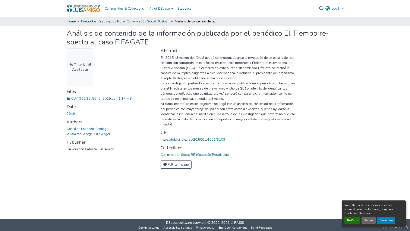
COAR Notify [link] (398, 227)
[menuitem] (160, 8)
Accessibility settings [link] (177, 228)
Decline (368, 220)
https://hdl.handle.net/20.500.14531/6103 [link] (193, 139)
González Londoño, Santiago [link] (87, 129)
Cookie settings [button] (148, 228)
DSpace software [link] (179, 222)
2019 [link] (71, 113)
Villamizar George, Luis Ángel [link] (88, 134)
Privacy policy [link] (205, 228)
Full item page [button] (178, 164)
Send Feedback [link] (261, 228)
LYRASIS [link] (237, 222)
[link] (111, 98)
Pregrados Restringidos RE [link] (101, 21)
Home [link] (71, 21)
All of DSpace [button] (159, 8)
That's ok (352, 220)
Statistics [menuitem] (184, 8)
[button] (83, 8)
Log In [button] (336, 8)
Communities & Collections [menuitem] (124, 8)
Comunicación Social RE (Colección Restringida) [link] (148, 21)
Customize (386, 220)
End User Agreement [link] (232, 228)
